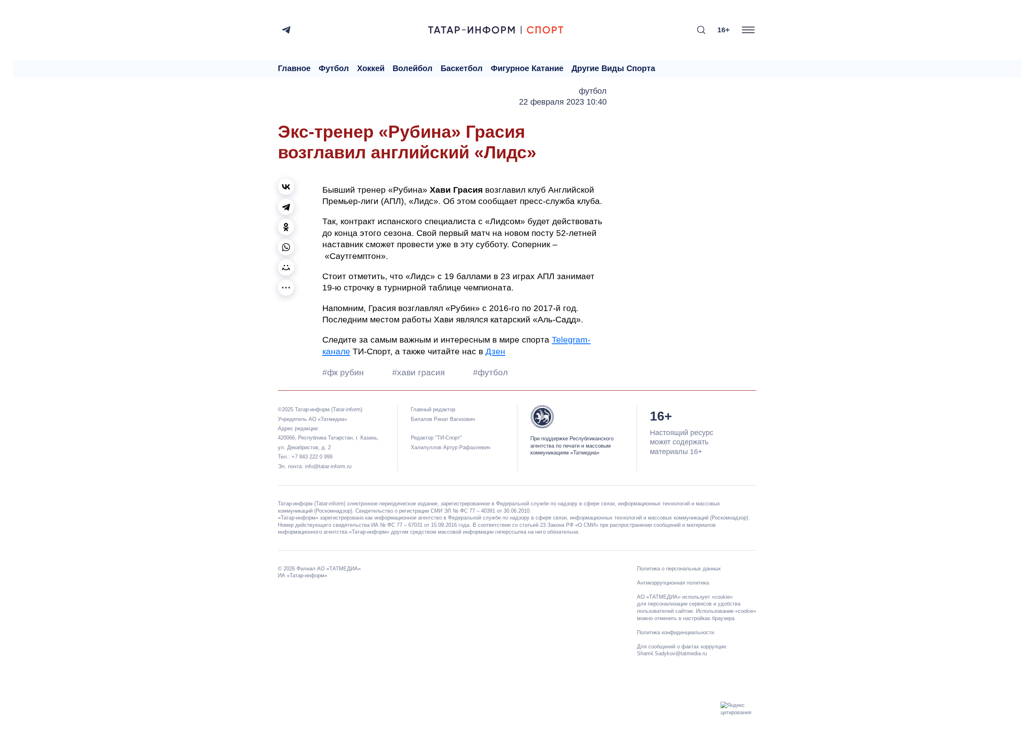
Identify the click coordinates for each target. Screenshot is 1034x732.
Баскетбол (462, 68)
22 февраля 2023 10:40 (563, 101)
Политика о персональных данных (679, 569)
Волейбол (413, 68)
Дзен (495, 351)
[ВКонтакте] (286, 187)
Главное (294, 68)
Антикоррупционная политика (673, 583)
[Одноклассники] (286, 227)
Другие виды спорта (613, 68)
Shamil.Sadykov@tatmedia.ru (672, 653)
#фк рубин (344, 372)
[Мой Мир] (286, 267)
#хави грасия (419, 372)
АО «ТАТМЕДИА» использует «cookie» (685, 597)
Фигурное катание (527, 68)
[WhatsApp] (286, 247)
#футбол (490, 372)
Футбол (334, 68)
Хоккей (371, 68)
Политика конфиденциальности (675, 632)
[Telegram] (286, 30)
